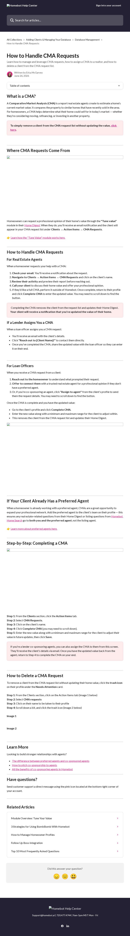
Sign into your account (108, 5)
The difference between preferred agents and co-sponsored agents (50, 760)
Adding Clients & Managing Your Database (48, 39)
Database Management (87, 39)
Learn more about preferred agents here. (34, 528)
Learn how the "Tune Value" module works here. (38, 237)
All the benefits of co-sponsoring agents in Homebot (42, 769)
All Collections (14, 39)
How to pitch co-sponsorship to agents (34, 765)
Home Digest (32, 225)
